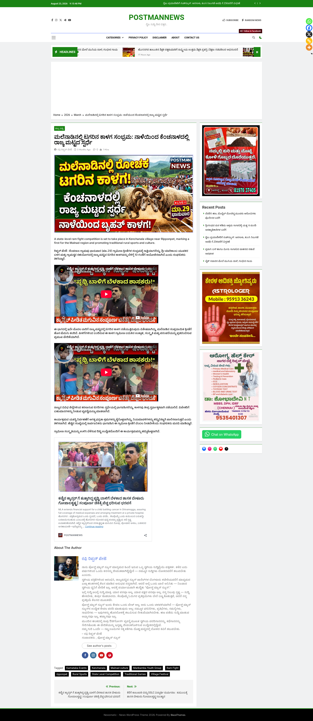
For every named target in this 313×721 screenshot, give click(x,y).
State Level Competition (105, 674)
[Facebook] (309, 28)
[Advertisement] (156, 88)
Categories (113, 37)
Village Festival (159, 674)
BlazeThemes (178, 715)
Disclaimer (160, 37)
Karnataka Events (76, 668)
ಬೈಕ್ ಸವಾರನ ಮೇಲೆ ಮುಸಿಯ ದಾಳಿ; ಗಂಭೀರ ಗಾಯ (228, 261)
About (175, 37)
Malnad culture (119, 668)
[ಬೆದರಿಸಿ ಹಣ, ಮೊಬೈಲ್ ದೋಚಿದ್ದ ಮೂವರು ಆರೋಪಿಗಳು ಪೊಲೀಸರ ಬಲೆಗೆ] (203, 54)
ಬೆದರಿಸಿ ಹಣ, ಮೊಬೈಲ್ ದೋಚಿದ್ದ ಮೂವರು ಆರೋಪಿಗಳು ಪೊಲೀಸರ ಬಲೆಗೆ (248, 49)
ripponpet (61, 674)
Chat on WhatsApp (225, 434)
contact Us (191, 37)
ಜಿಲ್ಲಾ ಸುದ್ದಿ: (59, 128)
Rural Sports (80, 674)
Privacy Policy (138, 37)
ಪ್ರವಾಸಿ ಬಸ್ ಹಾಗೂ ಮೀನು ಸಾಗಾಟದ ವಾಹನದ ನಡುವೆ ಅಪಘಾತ (211, 3)
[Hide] (311, 53)
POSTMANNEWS (156, 17)
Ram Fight (173, 668)
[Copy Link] (309, 41)
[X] (309, 34)
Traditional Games (135, 674)
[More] (309, 47)
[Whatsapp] (309, 21)
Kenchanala (98, 668)
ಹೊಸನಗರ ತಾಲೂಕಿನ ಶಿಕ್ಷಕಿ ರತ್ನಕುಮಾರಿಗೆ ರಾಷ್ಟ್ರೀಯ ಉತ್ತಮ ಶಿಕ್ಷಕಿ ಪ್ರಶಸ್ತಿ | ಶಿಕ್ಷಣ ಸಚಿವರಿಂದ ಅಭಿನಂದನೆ (142, 49)
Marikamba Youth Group (147, 668)
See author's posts (99, 645)
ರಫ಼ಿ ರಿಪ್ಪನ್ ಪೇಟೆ (65, 149)
